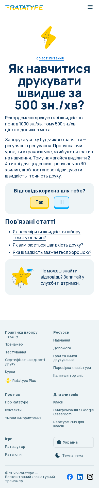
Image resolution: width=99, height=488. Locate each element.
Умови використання (23, 417)
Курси (10, 371)
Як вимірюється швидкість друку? (48, 245)
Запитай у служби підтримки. (62, 280)
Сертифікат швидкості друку (25, 361)
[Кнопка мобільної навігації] (90, 7)
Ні (61, 202)
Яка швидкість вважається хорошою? (52, 252)
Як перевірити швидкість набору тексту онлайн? (46, 235)
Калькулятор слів (68, 375)
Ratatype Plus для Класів (68, 423)
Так (39, 202)
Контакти (13, 410)
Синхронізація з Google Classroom (73, 412)
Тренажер (14, 344)
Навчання (61, 340)
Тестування (15, 352)
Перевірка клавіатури (72, 367)
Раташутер (15, 446)
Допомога (62, 348)
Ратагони (13, 454)
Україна (70, 442)
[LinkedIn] (80, 477)
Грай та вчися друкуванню (65, 357)
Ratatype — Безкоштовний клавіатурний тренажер (30, 476)
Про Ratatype (16, 402)
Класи (58, 402)
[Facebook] (70, 477)
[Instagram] (90, 477)
